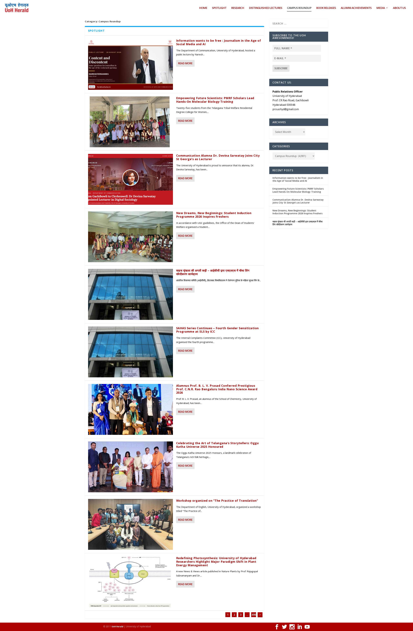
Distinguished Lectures (265, 8)
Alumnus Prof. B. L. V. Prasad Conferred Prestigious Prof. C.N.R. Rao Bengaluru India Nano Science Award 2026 (216, 389)
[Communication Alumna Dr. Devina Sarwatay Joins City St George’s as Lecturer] (130, 179)
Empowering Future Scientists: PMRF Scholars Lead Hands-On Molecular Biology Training (215, 99)
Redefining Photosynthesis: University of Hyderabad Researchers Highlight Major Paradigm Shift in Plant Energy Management (216, 561)
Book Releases (326, 8)
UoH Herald (117, 626)
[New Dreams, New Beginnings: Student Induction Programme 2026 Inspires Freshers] (130, 236)
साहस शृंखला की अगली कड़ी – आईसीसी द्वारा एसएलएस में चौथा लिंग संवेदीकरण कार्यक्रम (212, 272)
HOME (203, 8)
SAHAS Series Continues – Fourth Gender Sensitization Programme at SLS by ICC (217, 330)
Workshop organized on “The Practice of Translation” (217, 500)
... (247, 614)
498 (254, 614)
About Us (399, 8)
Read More (185, 63)
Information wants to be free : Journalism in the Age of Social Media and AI (218, 42)
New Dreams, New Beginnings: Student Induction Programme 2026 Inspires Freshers (214, 214)
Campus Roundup (299, 8)
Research (237, 8)
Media (380, 8)
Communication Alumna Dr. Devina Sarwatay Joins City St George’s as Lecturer (218, 157)
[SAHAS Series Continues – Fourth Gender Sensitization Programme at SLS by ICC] (130, 351)
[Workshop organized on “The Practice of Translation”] (130, 524)
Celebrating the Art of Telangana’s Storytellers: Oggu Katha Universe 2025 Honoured (217, 445)
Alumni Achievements (356, 8)
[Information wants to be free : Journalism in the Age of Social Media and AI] (130, 64)
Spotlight (219, 8)
